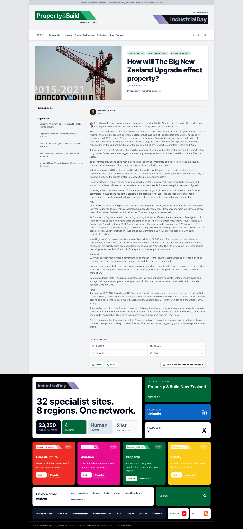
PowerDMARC (125, 525)
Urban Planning (116, 35)
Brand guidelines (44, 513)
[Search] (205, 35)
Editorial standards (102, 513)
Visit (40, 475)
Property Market (180, 53)
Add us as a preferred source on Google (185, 364)
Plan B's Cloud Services (88, 525)
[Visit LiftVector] (94, 447)
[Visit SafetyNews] (184, 447)
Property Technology (84, 35)
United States (76, 499)
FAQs (118, 513)
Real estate (102, 35)
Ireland (117, 493)
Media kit (54, 475)
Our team (143, 513)
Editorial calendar (80, 513)
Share (98, 364)
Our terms (157, 513)
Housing (68, 35)
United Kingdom (132, 493)
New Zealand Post (157, 53)
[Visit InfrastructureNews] (49, 447)
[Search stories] (205, 496)
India (106, 493)
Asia (72, 493)
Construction (55, 35)
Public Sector (136, 53)
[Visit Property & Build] (139, 447)
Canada (96, 493)
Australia (83, 493)
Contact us (62, 513)
